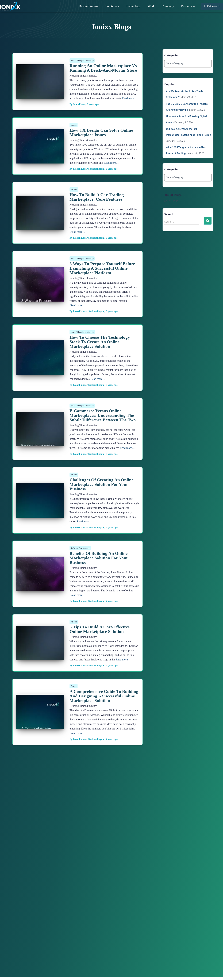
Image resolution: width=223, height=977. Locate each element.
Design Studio (88, 6)
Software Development (80, 548)
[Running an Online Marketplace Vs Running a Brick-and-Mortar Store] (40, 96)
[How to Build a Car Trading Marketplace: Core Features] (40, 227)
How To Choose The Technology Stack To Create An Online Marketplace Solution (100, 342)
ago (93, 104)
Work (151, 6)
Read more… (129, 98)
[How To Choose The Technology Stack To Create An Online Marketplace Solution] (40, 372)
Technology (133, 6)
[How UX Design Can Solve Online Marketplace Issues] (40, 161)
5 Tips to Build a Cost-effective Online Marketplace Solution (100, 629)
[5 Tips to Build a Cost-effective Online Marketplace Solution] (40, 657)
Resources (187, 6)
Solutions (111, 6)
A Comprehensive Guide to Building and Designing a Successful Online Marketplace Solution (104, 696)
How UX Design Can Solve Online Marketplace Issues (101, 132)
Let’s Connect (212, 6)
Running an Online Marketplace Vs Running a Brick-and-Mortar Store (103, 68)
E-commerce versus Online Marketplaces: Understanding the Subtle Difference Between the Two (103, 415)
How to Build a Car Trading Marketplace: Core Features (97, 197)
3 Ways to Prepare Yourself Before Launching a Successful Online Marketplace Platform (102, 268)
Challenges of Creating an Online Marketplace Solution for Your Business (101, 484)
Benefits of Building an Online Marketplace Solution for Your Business (99, 558)
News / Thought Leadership (82, 60)
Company (168, 6)
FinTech (74, 189)
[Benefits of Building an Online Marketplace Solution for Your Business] (40, 588)
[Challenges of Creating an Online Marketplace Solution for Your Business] (40, 515)
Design (73, 125)
